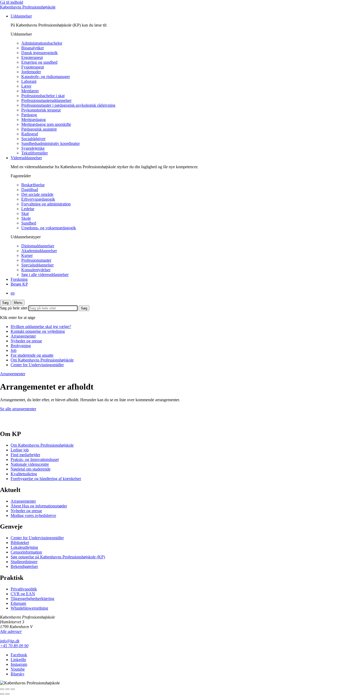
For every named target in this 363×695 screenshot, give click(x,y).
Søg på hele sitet (13, 308)
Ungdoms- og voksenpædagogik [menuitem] (48, 228)
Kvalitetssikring (24, 474)
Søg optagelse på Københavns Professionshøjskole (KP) (58, 557)
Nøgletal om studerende (30, 469)
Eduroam (18, 603)
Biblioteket (20, 542)
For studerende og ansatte (32, 355)
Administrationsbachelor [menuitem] (41, 43)
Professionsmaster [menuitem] (36, 260)
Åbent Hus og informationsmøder (39, 506)
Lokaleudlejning (24, 547)
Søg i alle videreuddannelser (45, 274)
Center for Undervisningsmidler (37, 364)
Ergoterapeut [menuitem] (32, 57)
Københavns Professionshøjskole (28, 7)
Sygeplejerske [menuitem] (33, 148)
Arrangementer (23, 336)
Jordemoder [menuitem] (31, 72)
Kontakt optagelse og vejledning (38, 331)
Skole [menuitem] (26, 218)
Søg (5, 303)
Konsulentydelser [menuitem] (35, 269)
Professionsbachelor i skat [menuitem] (43, 95)
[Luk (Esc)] (2, 689)
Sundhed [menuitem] (28, 223)
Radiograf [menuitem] (29, 134)
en (13, 293)
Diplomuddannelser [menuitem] (37, 246)
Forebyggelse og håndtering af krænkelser (46, 478)
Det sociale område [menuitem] (37, 194)
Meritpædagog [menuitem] (33, 119)
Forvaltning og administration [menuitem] (46, 204)
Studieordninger (24, 561)
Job (13, 350)
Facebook (19, 655)
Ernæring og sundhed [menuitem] (39, 62)
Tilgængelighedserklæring (32, 598)
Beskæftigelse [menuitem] (33, 185)
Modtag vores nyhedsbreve (33, 515)
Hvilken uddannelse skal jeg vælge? (41, 326)
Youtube (18, 669)
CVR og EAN (23, 594)
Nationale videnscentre (30, 464)
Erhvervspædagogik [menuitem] (38, 199)
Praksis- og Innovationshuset (35, 459)
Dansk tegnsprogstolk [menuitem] (39, 52)
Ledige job (20, 450)
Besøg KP (19, 284)
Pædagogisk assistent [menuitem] (39, 129)
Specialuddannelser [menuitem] (37, 265)
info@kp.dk (9, 641)
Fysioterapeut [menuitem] (32, 67)
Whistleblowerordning (29, 608)
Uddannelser (21, 16)
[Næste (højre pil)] (7, 694)
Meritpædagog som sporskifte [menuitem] (46, 124)
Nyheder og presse (26, 341)
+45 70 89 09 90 (14, 646)
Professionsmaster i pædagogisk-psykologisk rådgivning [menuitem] (68, 105)
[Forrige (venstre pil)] (2, 694)
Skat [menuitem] (25, 213)
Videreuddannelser (26, 158)
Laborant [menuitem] (28, 81)
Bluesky (17, 674)
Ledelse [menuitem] (27, 208)
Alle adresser (11, 631)
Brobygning (21, 345)
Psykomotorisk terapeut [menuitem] (41, 110)
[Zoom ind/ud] (13, 689)
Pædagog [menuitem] (29, 115)
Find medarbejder (25, 454)
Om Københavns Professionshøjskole (42, 360)
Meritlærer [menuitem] (30, 91)
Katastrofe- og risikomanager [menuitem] (45, 76)
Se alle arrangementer (18, 409)
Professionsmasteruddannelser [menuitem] (46, 100)
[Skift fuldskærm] (7, 689)
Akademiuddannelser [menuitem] (39, 250)
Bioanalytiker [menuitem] (32, 48)
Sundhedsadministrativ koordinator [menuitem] (50, 143)
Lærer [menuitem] (26, 86)
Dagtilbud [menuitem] (29, 189)
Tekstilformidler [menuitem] (34, 153)
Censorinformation (26, 552)
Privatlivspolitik (24, 589)
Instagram (19, 664)
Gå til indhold (11, 2)
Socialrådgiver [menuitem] (33, 138)
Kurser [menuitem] (27, 255)
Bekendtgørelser (24, 566)
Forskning (19, 279)
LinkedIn (18, 659)
